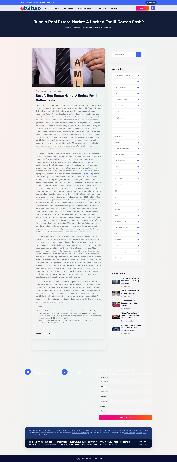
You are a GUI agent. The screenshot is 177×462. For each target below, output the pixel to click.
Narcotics (118, 209)
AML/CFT (118, 93)
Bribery (117, 124)
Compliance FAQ (129, 433)
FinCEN (117, 166)
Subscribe (151, 3)
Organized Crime (120, 221)
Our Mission (49, 442)
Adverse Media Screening (123, 75)
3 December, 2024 (57, 91)
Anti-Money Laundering (122, 99)
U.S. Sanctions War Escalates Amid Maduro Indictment (129, 303)
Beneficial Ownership (122, 106)
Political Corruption (121, 227)
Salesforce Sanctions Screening (42, 444)
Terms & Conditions (122, 442)
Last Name (102, 397)
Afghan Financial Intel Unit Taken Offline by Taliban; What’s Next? (130, 315)
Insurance (113, 444)
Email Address (104, 377)
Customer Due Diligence (122, 148)
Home (67, 28)
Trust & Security (66, 444)
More (116, 203)
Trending (118, 258)
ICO (116, 191)
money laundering (86, 174)
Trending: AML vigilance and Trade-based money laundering (130, 280)
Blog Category (119, 118)
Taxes (117, 246)
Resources (100, 8)
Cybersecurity (119, 154)
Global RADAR (119, 179)
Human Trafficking (121, 185)
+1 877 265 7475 (48, 3)
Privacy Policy (106, 442)
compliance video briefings (80, 433)
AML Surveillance (120, 87)
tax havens (47, 229)
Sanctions (118, 239)
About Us (39, 442)
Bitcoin (117, 112)
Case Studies (62, 442)
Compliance (119, 136)
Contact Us (93, 442)
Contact (113, 8)
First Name (102, 387)
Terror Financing (120, 252)
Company (54, 8)
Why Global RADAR (85, 8)
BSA (116, 130)
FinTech (117, 173)
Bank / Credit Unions (83, 444)
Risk (116, 233)
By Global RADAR (43, 91)
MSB (104, 444)
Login (142, 8)
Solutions (68, 8)
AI (115, 81)
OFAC (116, 215)
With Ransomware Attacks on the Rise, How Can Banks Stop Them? (131, 327)
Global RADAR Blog (78, 442)
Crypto (117, 142)
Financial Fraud (120, 160)
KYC (116, 197)
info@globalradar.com (31, 3)
